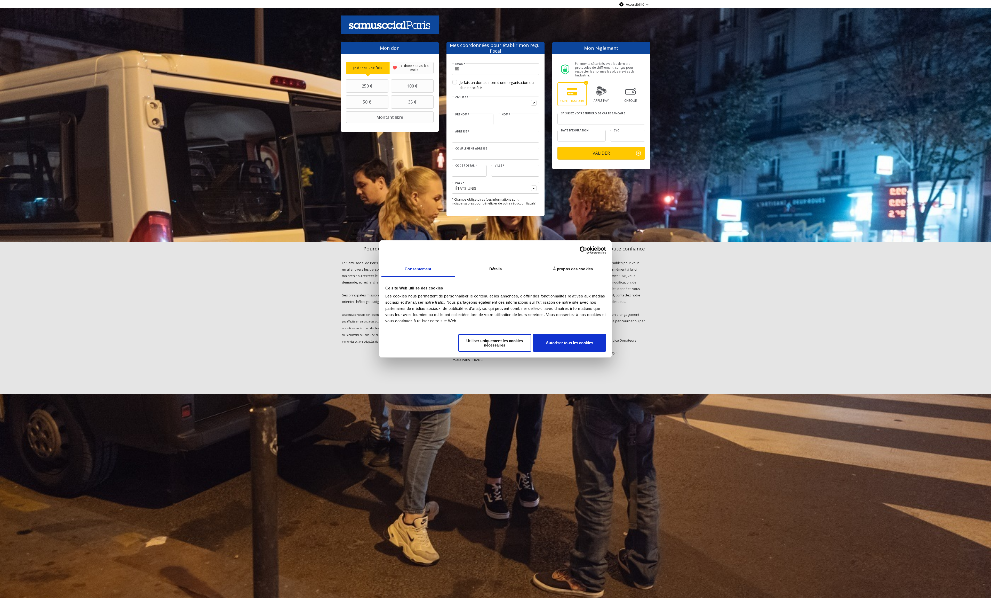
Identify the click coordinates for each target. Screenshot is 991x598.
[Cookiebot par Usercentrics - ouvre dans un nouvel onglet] (583, 250)
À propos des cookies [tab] (573, 269)
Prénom (462, 114)
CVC (616, 130)
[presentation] (367, 68)
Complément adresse (471, 148)
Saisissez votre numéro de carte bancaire (593, 113)
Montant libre (389, 117)
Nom (505, 114)
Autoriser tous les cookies (569, 343)
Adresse (462, 131)
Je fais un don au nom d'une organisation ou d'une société (497, 85)
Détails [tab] (495, 269)
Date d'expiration (574, 130)
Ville (499, 165)
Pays (459, 182)
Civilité (461, 97)
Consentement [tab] (418, 269)
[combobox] (495, 102)
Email (460, 63)
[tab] (368, 68)
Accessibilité (635, 4)
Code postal (466, 165)
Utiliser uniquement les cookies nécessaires (494, 343)
